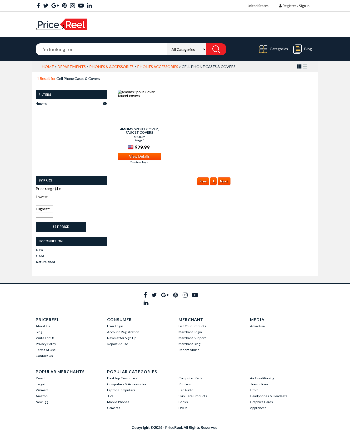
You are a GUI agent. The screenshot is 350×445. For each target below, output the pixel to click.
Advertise (257, 326)
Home (48, 66)
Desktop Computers (122, 378)
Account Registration (123, 332)
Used (40, 256)
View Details (139, 156)
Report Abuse (117, 344)
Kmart (40, 378)
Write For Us (45, 338)
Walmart (42, 390)
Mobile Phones (118, 402)
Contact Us (44, 356)
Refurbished (45, 262)
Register (289, 5)
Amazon (42, 396)
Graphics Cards (261, 402)
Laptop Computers (121, 390)
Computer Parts (191, 378)
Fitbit (254, 390)
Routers (185, 384)
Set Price (61, 227)
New (39, 250)
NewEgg (42, 402)
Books (183, 402)
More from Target (139, 162)
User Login (115, 326)
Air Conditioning (262, 378)
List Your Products (192, 326)
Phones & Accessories (111, 66)
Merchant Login (190, 332)
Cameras (113, 408)
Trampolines (259, 384)
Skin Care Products (193, 396)
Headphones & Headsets (268, 396)
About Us (43, 326)
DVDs (183, 408)
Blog (308, 48)
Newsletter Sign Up (121, 338)
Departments (71, 66)
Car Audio (186, 390)
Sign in (304, 5)
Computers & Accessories (126, 384)
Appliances (258, 408)
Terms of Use (46, 350)
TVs (110, 396)
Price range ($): (48, 188)
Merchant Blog (189, 344)
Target (41, 384)
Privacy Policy (46, 344)
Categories (279, 48)
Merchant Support (192, 338)
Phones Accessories (157, 66)
